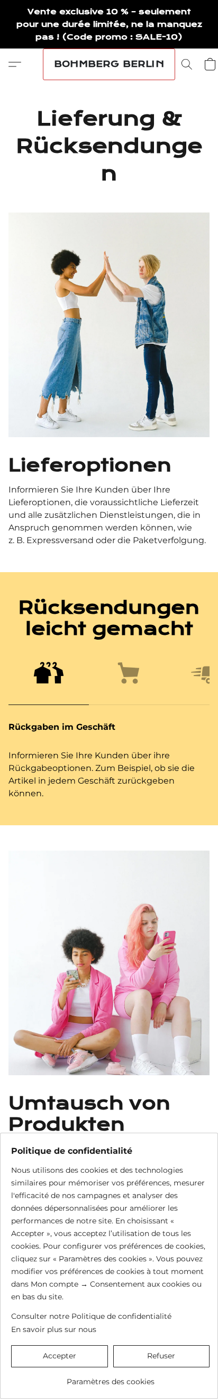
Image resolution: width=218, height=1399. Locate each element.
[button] (109, 64)
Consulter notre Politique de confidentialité (91, 1316)
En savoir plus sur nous (53, 1329)
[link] (110, 1377)
